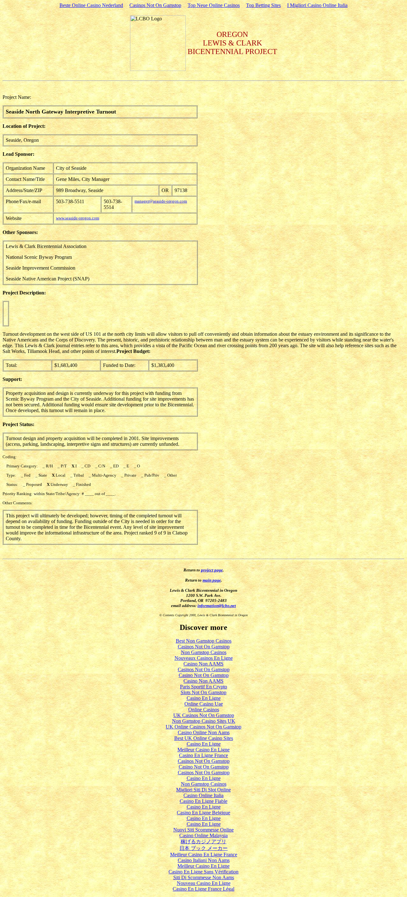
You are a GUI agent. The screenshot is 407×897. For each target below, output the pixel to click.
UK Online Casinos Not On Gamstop (203, 726)
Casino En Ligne (204, 698)
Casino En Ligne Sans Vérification (203, 871)
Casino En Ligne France (203, 755)
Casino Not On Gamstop (204, 675)
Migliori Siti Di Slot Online (203, 789)
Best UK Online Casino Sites (203, 738)
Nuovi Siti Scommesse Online (203, 829)
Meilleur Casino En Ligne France (203, 854)
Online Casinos (203, 709)
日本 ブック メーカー (203, 848)
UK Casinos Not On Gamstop (203, 715)
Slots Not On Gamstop (203, 692)
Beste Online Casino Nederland (91, 5)
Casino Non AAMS (203, 663)
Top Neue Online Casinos (214, 5)
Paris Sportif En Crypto (203, 686)
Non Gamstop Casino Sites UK (203, 721)
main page (212, 580)
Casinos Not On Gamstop (155, 5)
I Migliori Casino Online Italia (317, 5)
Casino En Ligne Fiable (203, 801)
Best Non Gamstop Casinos (203, 641)
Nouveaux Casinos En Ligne (204, 658)
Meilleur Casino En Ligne (203, 749)
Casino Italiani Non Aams (204, 860)
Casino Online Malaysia (203, 835)
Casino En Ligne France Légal (203, 889)
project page (212, 570)
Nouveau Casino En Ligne (204, 883)
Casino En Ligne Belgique (203, 812)
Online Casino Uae (203, 704)
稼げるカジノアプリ (203, 841)
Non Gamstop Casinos (203, 652)
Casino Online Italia (203, 795)
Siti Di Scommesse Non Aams (203, 877)
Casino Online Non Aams (204, 732)
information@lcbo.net (216, 605)
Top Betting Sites (263, 5)
